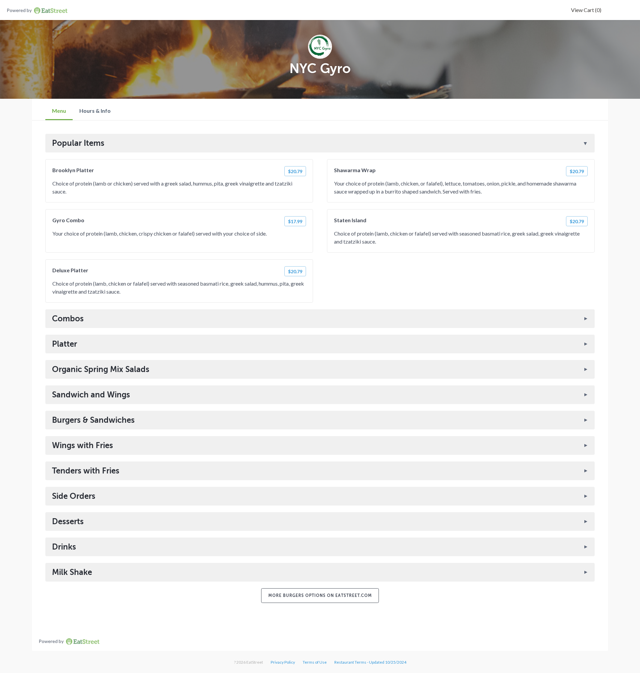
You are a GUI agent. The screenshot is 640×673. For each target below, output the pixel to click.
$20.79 (295, 171)
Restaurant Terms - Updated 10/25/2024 (370, 662)
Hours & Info (95, 110)
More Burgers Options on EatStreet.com (320, 595)
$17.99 (295, 221)
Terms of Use (315, 662)
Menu (59, 110)
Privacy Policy (283, 662)
